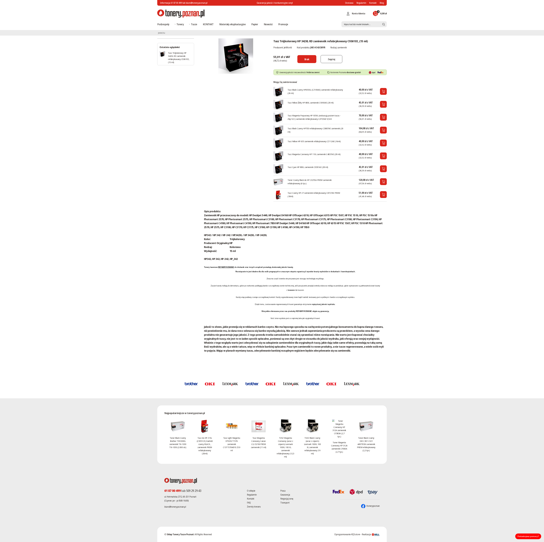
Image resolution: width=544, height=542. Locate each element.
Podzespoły (163, 24)
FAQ (249, 502)
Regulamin (361, 2)
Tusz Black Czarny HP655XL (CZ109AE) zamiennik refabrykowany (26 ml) (315, 91)
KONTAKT (208, 24)
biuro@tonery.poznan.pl (175, 506)
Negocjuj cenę (286, 498)
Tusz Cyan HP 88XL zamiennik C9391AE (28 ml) (308, 167)
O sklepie (251, 490)
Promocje (283, 24)
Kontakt (373, 2)
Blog (382, 2)
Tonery (180, 24)
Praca (282, 490)
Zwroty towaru (254, 506)
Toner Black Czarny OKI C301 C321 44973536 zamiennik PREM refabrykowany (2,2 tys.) (366, 444)
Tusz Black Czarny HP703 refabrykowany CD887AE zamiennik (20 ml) (315, 130)
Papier (254, 24)
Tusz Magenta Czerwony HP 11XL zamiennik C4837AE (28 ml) (314, 154)
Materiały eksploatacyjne (232, 24)
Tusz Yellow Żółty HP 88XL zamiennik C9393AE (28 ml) (310, 102)
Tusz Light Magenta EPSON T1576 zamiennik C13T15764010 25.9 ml (231, 444)
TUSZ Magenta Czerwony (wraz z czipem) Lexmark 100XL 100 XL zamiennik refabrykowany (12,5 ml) (285, 447)
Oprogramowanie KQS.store (347, 534)
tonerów (282, 279)
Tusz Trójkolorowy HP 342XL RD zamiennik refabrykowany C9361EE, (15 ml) (178, 57)
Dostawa (349, 2)
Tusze (194, 24)
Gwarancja (285, 494)
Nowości (268, 24)
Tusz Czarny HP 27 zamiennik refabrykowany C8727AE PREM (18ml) (314, 194)
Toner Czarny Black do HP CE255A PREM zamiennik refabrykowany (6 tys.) (310, 182)
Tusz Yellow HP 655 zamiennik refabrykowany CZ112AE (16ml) (314, 141)
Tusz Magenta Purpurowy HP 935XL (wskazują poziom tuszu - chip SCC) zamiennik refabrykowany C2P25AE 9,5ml (314, 117)
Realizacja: (366, 534)
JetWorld (288, 47)
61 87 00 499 (176, 2)
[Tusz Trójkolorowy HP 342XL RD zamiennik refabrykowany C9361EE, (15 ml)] (236, 55)
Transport (285, 502)
